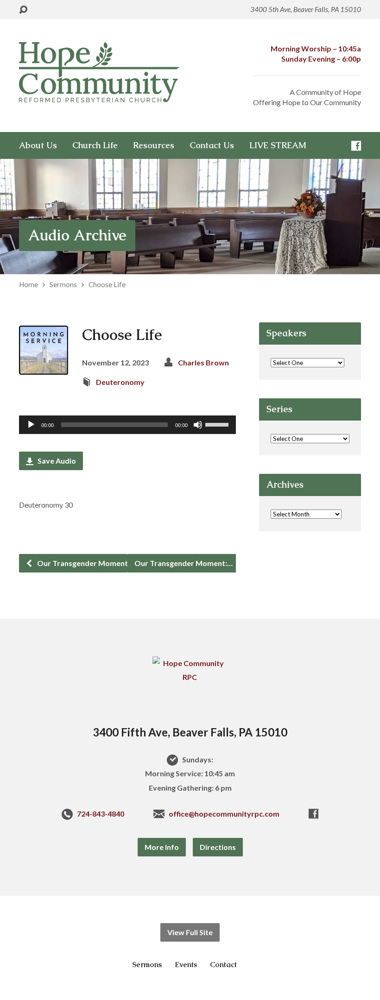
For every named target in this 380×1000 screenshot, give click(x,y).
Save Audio (56, 460)
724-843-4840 (100, 813)
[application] (127, 424)
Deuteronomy (120, 381)
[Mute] (198, 424)
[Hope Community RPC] (190, 677)
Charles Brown (203, 362)
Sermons (63, 284)
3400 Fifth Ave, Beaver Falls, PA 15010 (190, 732)
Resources (153, 145)
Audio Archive (77, 235)
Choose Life (107, 284)
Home (28, 284)
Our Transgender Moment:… (85, 563)
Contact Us (212, 145)
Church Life (95, 145)
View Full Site (190, 932)
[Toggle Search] (23, 10)
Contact (223, 964)
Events (186, 964)
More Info (162, 847)
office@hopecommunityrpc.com (224, 813)
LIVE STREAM (277, 145)
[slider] (218, 423)
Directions (218, 847)
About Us (38, 145)
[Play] (31, 424)
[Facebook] (356, 146)
